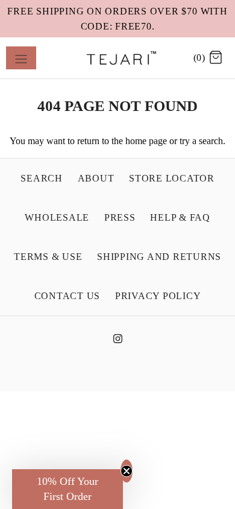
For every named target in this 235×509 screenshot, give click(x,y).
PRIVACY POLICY (158, 296)
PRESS (120, 217)
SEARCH (41, 178)
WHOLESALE (57, 217)
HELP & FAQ (180, 217)
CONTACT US (67, 296)
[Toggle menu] (21, 57)
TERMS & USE (48, 256)
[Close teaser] (127, 471)
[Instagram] (117, 341)
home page (146, 141)
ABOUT (96, 178)
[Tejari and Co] (117, 57)
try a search (201, 141)
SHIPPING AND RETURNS (159, 256)
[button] (67, 489)
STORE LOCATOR (172, 178)
